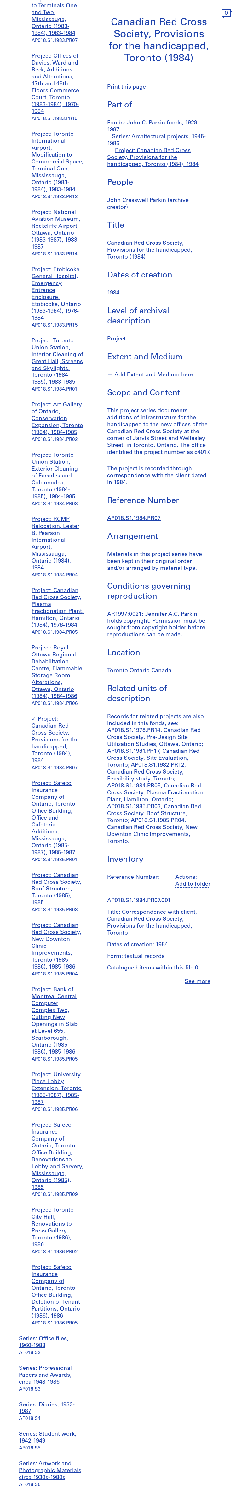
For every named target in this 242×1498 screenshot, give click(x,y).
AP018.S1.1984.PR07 (134, 519)
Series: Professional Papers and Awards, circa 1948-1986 (45, 1375)
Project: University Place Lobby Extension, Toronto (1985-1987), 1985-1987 (57, 1089)
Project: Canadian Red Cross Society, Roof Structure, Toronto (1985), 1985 (56, 889)
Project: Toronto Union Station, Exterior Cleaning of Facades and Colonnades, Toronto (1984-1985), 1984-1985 (55, 476)
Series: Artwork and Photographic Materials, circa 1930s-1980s (51, 1471)
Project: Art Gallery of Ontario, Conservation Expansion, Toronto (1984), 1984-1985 (57, 419)
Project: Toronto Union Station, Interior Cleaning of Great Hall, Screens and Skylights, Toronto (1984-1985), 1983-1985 (57, 362)
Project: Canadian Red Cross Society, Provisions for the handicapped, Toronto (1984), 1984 (55, 740)
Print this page (126, 87)
